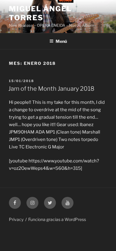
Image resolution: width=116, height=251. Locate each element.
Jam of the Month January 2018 (51, 88)
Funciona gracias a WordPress (57, 219)
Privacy (16, 219)
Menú (61, 41)
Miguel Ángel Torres (40, 13)
